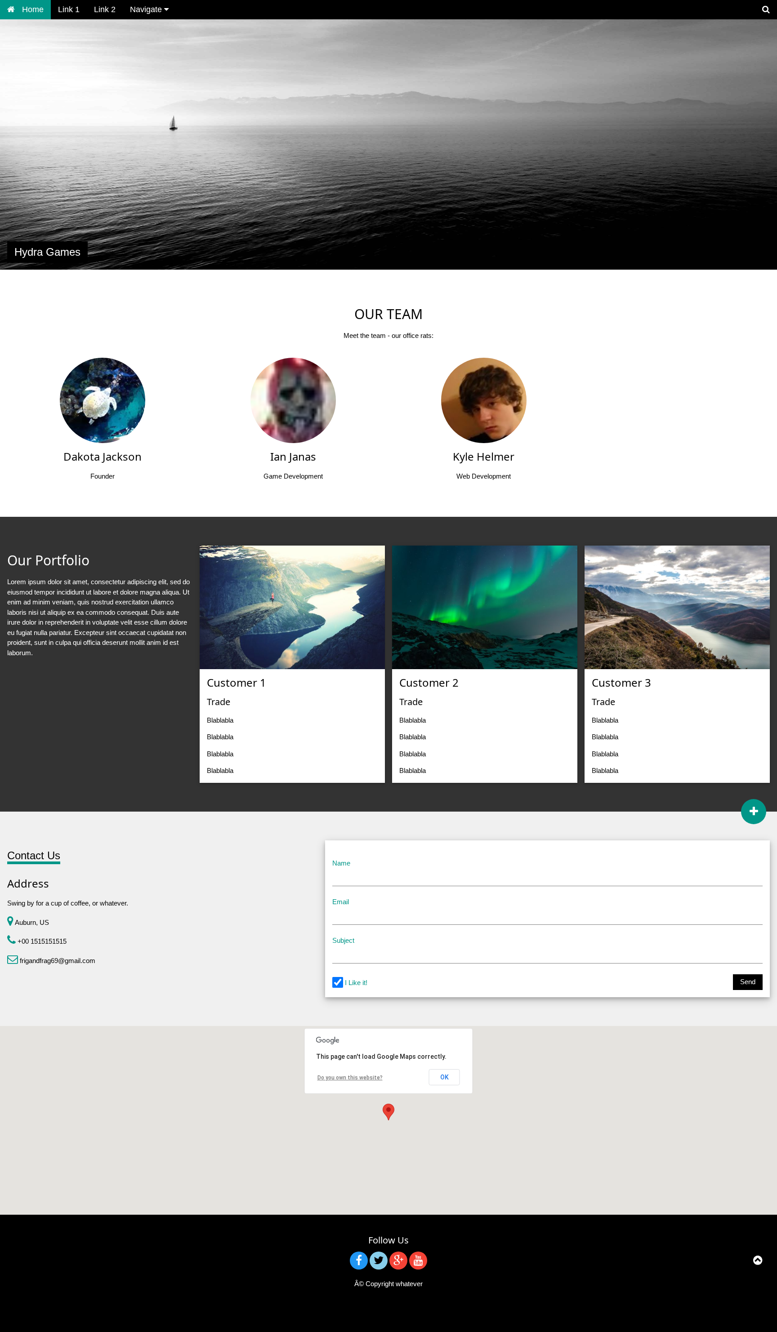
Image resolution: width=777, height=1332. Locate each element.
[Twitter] (379, 1261)
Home (33, 9)
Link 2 (105, 9)
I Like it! (356, 982)
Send (747, 982)
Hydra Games (47, 252)
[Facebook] (359, 1261)
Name (341, 863)
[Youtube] (418, 1261)
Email (340, 902)
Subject (343, 940)
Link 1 (69, 9)
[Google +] (398, 1261)
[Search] (766, 9)
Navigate (147, 9)
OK (444, 1077)
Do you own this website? (350, 1077)
